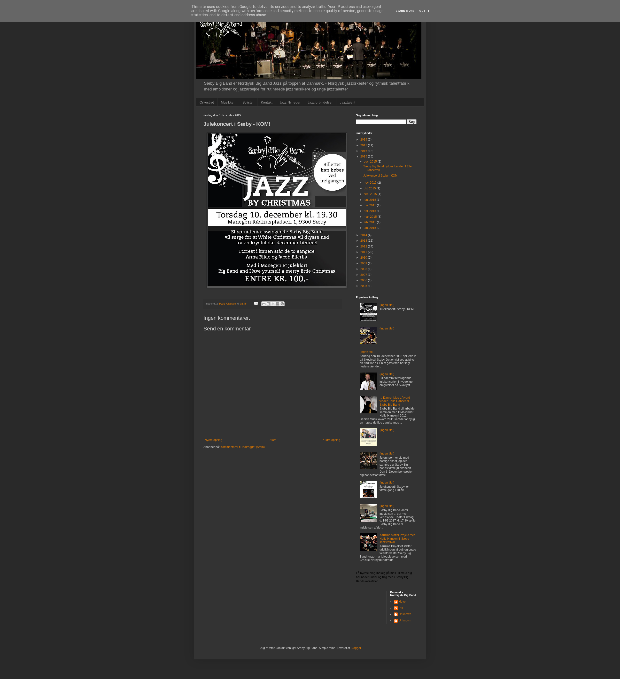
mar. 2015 (371, 216)
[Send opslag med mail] (256, 303)
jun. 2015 (370, 199)
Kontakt (266, 102)
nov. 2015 (370, 182)
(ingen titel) (387, 305)
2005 (364, 286)
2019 (364, 139)
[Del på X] (273, 303)
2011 (364, 252)
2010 (364, 257)
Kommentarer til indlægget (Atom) (242, 447)
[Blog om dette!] (268, 303)
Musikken (228, 102)
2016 (364, 151)
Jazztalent (347, 102)
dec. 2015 (371, 161)
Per (401, 608)
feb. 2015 (370, 222)
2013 (364, 240)
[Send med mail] (263, 303)
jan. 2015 (370, 228)
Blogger (356, 648)
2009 (364, 263)
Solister (248, 102)
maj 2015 (370, 205)
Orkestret (207, 102)
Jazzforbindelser (320, 102)
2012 (364, 246)
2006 (364, 280)
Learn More (405, 11)
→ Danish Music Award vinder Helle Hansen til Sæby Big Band (395, 401)
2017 (364, 145)
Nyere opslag (213, 440)
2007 (364, 274)
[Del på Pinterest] (282, 303)
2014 (364, 235)
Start (273, 440)
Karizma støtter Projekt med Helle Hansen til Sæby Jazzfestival (398, 538)
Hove (402, 601)
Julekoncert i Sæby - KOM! (380, 175)
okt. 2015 (370, 188)
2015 (364, 156)
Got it (424, 11)
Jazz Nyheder (290, 102)
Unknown (405, 614)
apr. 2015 (370, 211)
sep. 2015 (371, 194)
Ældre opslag (331, 440)
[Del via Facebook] (277, 303)
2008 (364, 269)
